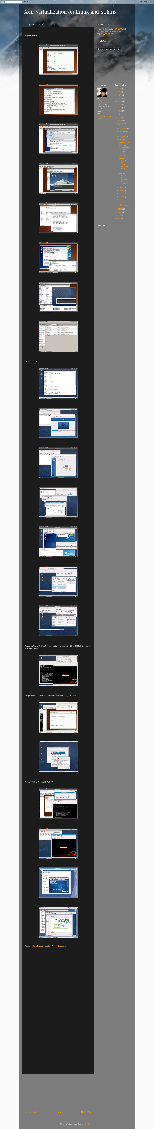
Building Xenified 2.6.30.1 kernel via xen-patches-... (124, 178)
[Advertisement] (58, 1092)
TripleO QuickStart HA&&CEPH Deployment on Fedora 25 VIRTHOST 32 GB (111, 31)
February (123, 200)
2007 (120, 212)
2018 (120, 92)
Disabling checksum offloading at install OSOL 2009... (124, 150)
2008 (120, 209)
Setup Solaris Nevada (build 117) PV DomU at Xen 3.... (124, 164)
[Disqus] (58, 979)
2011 (120, 114)
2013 (120, 108)
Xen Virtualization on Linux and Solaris (70, 11)
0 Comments (61, 946)
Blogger (90, 1124)
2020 (120, 89)
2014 (120, 105)
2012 (120, 111)
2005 (120, 218)
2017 (120, 95)
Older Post (86, 1112)
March (122, 197)
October (123, 128)
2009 (120, 120)
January (123, 205)
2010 (120, 117)
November (124, 123)
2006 (120, 215)
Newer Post (31, 1112)
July (121, 140)
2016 (120, 98)
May (122, 190)
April (122, 193)
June (122, 187)
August (123, 136)
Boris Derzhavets (104, 100)
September (124, 131)
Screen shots (124, 143)
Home (59, 1112)
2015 (120, 101)
